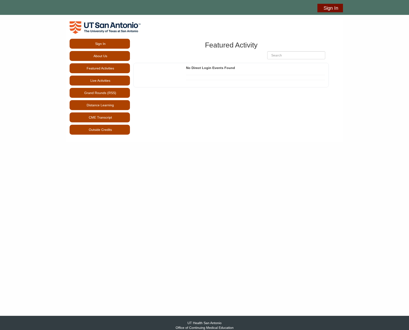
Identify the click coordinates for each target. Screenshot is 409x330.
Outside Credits (100, 130)
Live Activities (100, 80)
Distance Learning (100, 105)
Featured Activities (100, 68)
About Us (100, 56)
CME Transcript (100, 117)
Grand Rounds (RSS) (100, 93)
